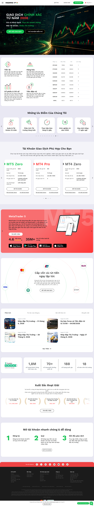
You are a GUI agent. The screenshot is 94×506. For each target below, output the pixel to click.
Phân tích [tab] (8, 313)
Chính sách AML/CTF (68, 486)
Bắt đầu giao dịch (47, 290)
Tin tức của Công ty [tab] (33, 313)
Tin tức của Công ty (15, 475)
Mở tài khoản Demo (12, 192)
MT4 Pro (14, 164)
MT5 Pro (72, 164)
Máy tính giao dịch (60, 477)
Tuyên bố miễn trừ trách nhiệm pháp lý (48, 486)
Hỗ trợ (57, 2)
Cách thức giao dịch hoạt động (76, 480)
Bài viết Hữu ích (73, 477)
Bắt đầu (71, 479)
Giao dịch (86, 65)
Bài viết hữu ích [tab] (60, 313)
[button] (2, 2)
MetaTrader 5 (29, 476)
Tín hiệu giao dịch (59, 475)
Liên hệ (12, 481)
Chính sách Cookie (54, 502)
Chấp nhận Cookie (47, 504)
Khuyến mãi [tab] (85, 313)
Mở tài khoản (18, 189)
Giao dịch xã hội (59, 476)
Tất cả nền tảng (30, 473)
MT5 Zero (42, 476)
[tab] (44, 51)
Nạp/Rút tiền (43, 480)
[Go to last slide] (3, 30)
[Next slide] (90, 30)
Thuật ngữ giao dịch (74, 475)
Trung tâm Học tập (74, 473)
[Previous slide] (1, 178)
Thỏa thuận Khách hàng (26, 486)
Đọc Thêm (46, 348)
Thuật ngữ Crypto (74, 476)
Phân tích (58, 473)
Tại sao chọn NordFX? (15, 476)
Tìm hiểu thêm (15, 234)
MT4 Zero (44, 164)
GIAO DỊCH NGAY (18, 39)
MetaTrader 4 (29, 475)
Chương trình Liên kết (15, 479)
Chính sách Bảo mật (59, 486)
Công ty (12, 473)
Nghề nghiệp (13, 480)
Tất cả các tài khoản (44, 473)
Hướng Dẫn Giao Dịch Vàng (75, 481)
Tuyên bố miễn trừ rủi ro (36, 486)
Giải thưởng (13, 477)
